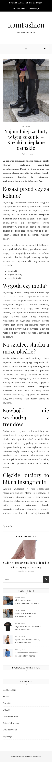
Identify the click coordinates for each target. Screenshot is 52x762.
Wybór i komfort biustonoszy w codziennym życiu (27, 641)
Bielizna (6, 696)
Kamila (9, 526)
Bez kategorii (9, 689)
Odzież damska (16, 3)
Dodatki (7, 703)
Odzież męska (20, 8)
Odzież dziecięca (34, 3)
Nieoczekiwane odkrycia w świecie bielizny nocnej (26, 654)
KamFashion (26, 25)
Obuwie (26, 126)
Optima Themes (34, 756)
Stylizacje (34, 8)
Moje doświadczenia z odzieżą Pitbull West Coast (28, 628)
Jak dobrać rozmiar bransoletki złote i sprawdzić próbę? (27, 602)
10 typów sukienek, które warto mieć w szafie (26, 615)
